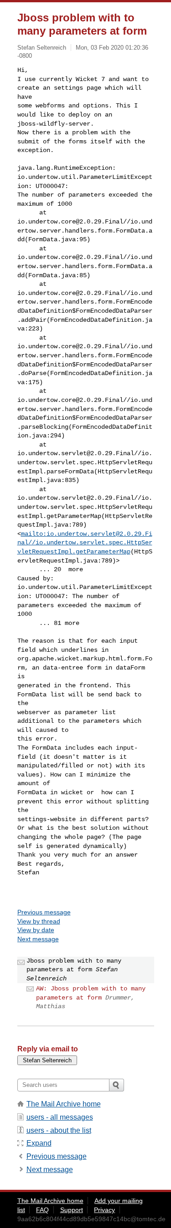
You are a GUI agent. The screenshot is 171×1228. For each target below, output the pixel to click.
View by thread (38, 921)
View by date (35, 930)
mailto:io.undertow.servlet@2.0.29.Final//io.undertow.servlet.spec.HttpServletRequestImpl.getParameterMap (84, 542)
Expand (39, 1143)
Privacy (104, 1209)
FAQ (42, 1209)
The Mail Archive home (63, 1104)
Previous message (44, 912)
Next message (38, 939)
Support (71, 1209)
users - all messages (59, 1117)
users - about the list (58, 1130)
